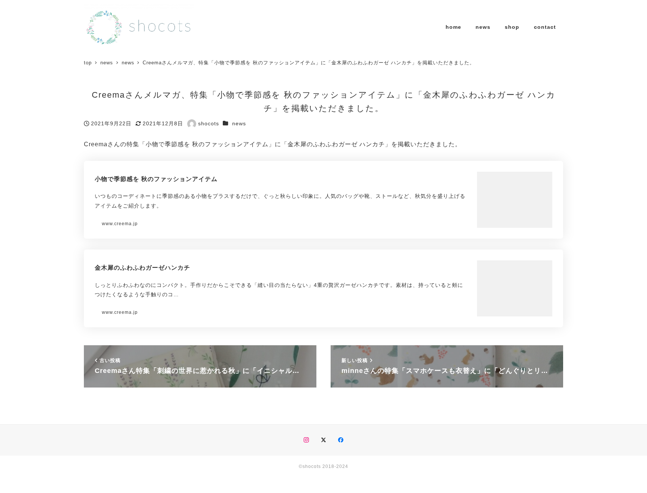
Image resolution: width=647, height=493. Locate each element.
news (239, 123)
